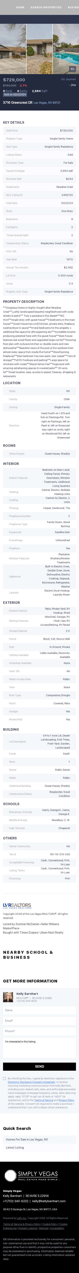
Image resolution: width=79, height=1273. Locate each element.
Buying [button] (73, 7)
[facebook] (5, 1265)
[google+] (46, 1265)
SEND (39, 1066)
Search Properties (46, 7)
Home (20, 7)
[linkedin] (13, 1265)
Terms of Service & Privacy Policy (22, 1224)
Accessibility (57, 1228)
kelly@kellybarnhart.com (49, 1201)
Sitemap (43, 1228)
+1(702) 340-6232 (26, 1001)
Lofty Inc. (22, 1218)
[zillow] (21, 1265)
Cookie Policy (50, 1224)
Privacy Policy (66, 1100)
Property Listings (27, 1228)
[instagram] (29, 1265)
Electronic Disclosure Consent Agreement (31, 1082)
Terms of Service (43, 1100)
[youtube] (37, 1265)
